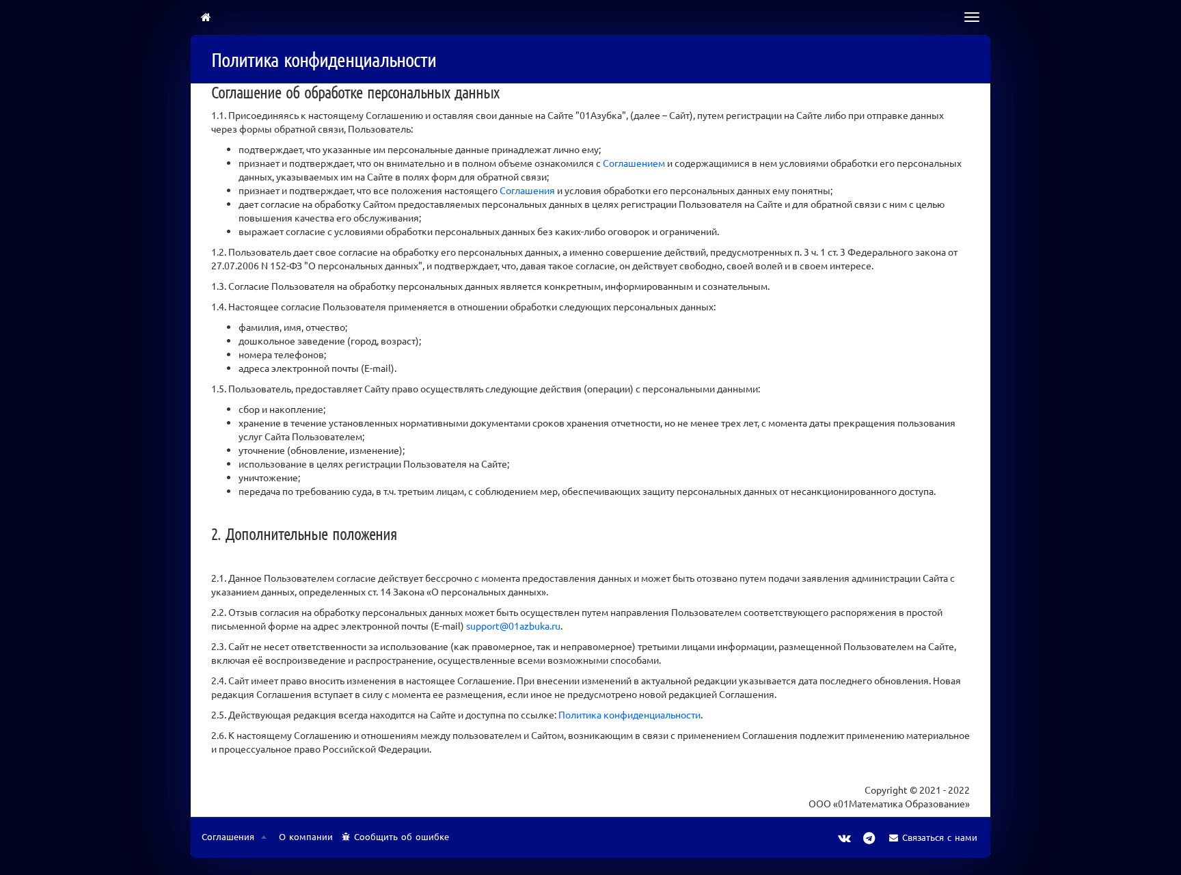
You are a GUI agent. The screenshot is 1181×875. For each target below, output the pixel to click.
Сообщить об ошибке (401, 836)
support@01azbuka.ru (513, 625)
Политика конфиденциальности (629, 714)
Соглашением (634, 163)
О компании (306, 836)
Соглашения (527, 190)
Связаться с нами (939, 837)
